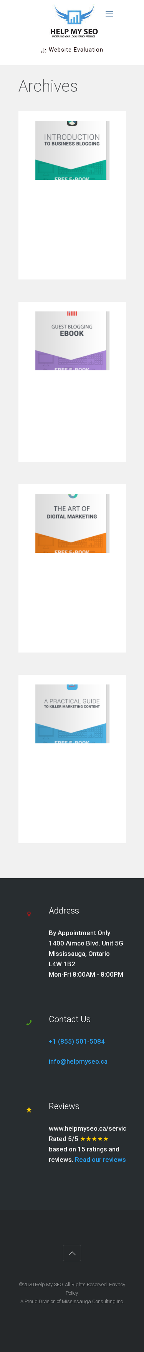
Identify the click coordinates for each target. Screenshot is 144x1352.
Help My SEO (49, 1284)
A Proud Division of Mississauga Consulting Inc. (72, 1301)
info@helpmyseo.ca (78, 1061)
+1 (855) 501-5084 (77, 1041)
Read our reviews (100, 1159)
